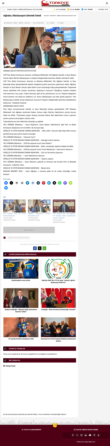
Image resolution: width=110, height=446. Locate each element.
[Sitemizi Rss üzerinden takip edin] (98, 435)
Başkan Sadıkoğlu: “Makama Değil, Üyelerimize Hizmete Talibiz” (21, 310)
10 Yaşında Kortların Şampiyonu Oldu (21, 339)
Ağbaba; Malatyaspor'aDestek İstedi (18, 237)
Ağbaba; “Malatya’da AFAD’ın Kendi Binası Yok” (39, 214)
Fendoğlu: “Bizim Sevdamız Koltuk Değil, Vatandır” (58, 309)
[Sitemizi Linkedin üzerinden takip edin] (85, 435)
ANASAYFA (53, 15)
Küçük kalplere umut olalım (21, 280)
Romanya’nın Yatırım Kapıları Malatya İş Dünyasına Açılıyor (58, 340)
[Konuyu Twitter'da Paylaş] (39, 248)
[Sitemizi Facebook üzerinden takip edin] (72, 435)
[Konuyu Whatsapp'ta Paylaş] (44, 248)
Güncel (21, 23)
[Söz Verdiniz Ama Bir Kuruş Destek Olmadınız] (14, 205)
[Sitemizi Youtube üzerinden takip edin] (90, 435)
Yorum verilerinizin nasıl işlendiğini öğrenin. (52, 414)
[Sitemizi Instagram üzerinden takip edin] (81, 435)
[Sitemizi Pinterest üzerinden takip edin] (94, 435)
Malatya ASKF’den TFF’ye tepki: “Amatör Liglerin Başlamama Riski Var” (58, 281)
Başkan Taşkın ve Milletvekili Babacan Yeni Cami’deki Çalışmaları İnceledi (31, 9)
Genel (15, 23)
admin (61, 23)
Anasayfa (46, 15)
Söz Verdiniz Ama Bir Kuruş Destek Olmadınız (14, 214)
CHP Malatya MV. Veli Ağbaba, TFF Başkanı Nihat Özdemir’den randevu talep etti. (64, 215)
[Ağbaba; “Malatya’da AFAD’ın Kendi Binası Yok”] (39, 205)
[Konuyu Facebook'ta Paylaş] (35, 248)
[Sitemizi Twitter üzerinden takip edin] (77, 435)
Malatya (27, 23)
